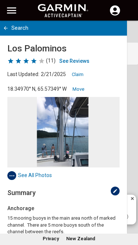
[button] (128, 211)
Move (78, 89)
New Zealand (80, 238)
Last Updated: (23, 74)
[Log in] (115, 15)
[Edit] (115, 191)
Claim (78, 74)
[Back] (5, 28)
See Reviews (74, 61)
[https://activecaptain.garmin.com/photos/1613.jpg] (63, 132)
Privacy (51, 238)
